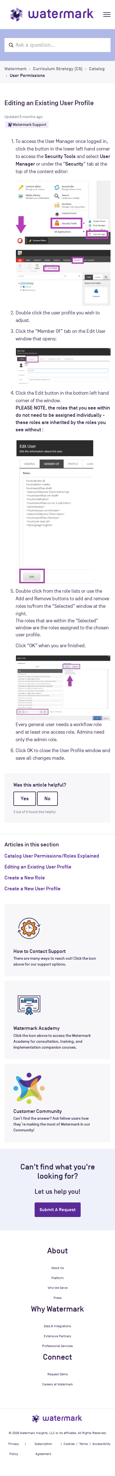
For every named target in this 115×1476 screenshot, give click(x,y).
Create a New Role (24, 878)
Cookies (69, 1444)
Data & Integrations (57, 1326)
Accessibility (101, 1444)
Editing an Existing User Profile (37, 867)
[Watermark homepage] (52, 14)
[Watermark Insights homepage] (57, 1418)
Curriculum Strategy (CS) (58, 69)
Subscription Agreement (43, 1449)
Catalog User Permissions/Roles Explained (51, 856)
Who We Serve (58, 1288)
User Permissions (27, 75)
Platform (57, 1278)
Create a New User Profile (32, 889)
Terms (83, 1444)
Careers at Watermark (57, 1384)
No (47, 798)
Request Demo (57, 1374)
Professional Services (57, 1346)
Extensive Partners (57, 1336)
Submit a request (58, 1210)
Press (58, 1298)
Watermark (15, 69)
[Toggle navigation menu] (107, 14)
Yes (25, 798)
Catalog (97, 69)
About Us (57, 1268)
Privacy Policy (13, 1449)
